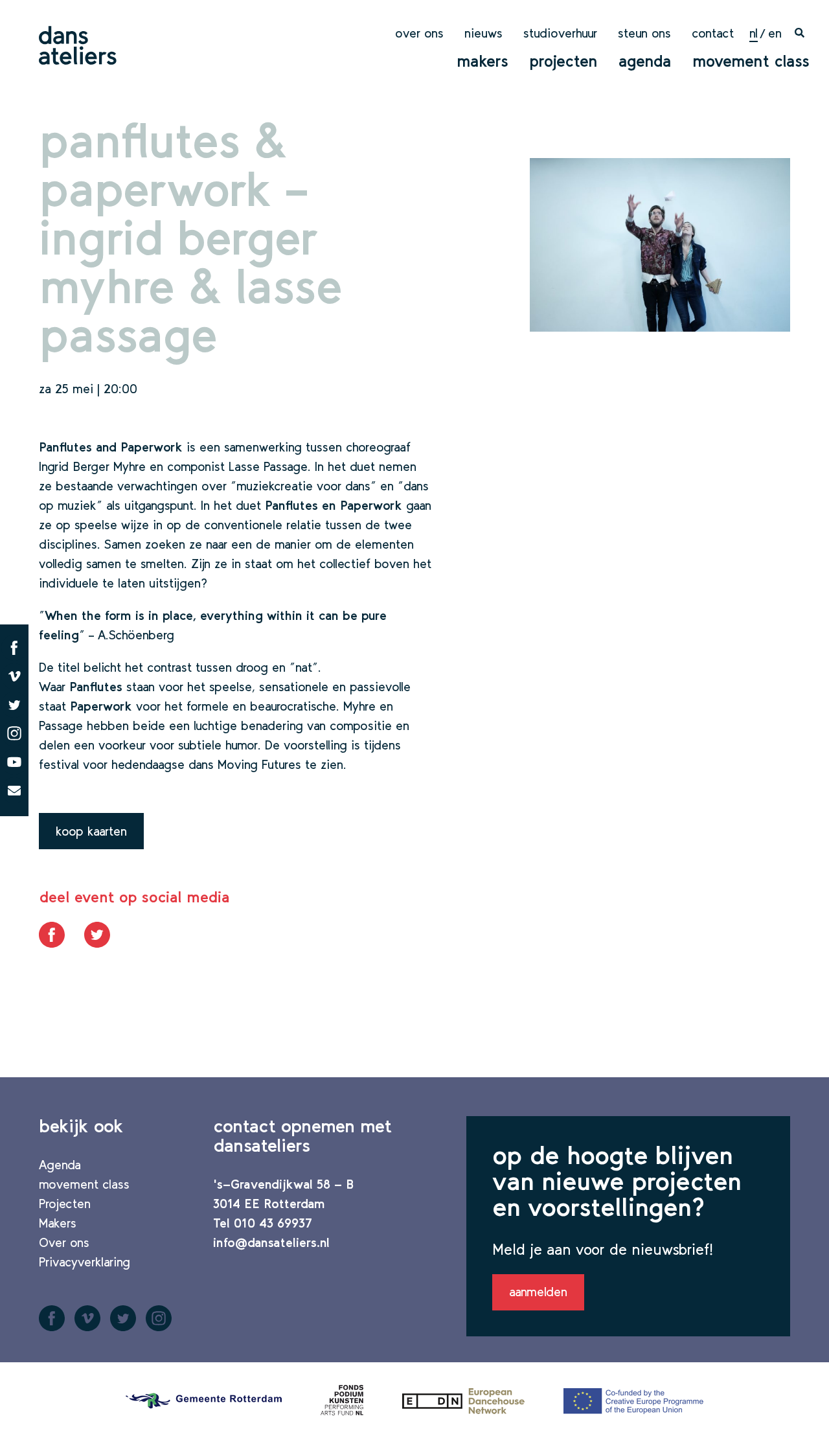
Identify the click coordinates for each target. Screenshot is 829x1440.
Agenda (645, 61)
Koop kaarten (91, 831)
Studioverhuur (560, 33)
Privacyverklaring (84, 1262)
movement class (751, 61)
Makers (482, 61)
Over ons (419, 33)
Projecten (563, 61)
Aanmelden (538, 1291)
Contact (713, 33)
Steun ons (644, 33)
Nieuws (483, 33)
